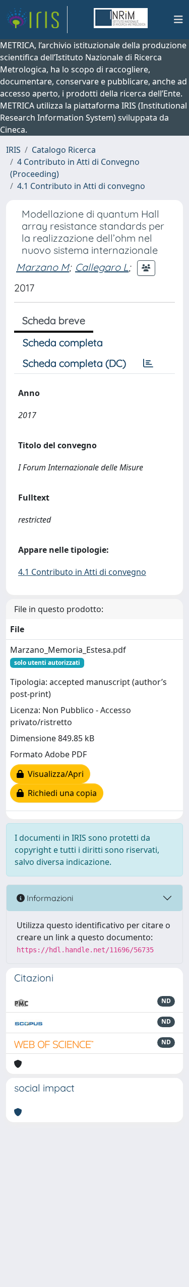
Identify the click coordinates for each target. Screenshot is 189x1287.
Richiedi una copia (60, 793)
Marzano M (42, 267)
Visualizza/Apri (54, 773)
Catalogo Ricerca (64, 149)
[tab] (148, 363)
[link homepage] (37, 19)
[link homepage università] (120, 19)
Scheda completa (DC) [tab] (74, 363)
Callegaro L (102, 267)
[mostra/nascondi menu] (178, 20)
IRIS (13, 149)
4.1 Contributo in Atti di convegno (81, 185)
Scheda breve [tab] (53, 320)
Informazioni (49, 898)
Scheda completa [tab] (63, 342)
